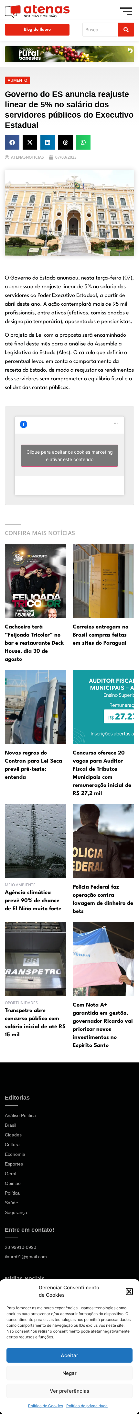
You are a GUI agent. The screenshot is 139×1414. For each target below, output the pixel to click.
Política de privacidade (87, 1405)
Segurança (16, 1212)
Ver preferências (69, 1391)
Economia (15, 1154)
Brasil (10, 1125)
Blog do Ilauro (37, 29)
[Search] (126, 30)
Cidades (13, 1134)
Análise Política (20, 1115)
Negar (69, 1373)
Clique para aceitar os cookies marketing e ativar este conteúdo (70, 455)
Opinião (13, 1183)
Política (12, 1193)
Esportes (14, 1163)
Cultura (12, 1144)
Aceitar (69, 1355)
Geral (10, 1173)
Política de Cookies (45, 1405)
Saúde (11, 1202)
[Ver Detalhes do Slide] (69, 54)
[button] (129, 1291)
